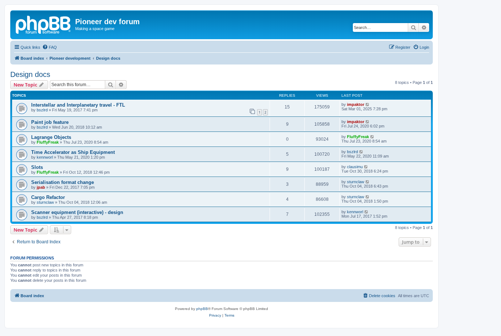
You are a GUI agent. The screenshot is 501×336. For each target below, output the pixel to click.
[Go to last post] (367, 104)
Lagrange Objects (51, 137)
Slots (37, 167)
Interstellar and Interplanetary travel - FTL (78, 105)
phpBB (202, 309)
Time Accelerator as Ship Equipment (73, 152)
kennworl (45, 157)
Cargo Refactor (48, 197)
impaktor (355, 104)
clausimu (355, 167)
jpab (41, 187)
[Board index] (43, 24)
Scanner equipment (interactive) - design (77, 212)
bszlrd (42, 110)
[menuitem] (49, 47)
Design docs (30, 74)
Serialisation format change (62, 182)
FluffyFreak (48, 142)
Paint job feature (50, 122)
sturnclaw (355, 182)
